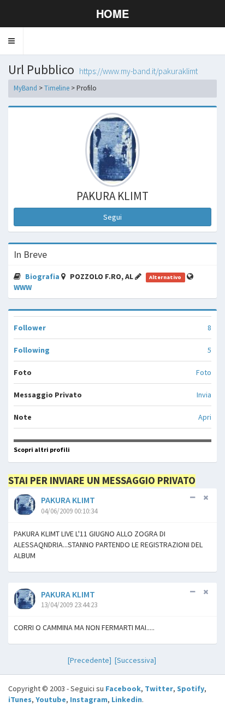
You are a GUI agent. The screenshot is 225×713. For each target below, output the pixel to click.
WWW (23, 287)
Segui (112, 217)
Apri (204, 417)
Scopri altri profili (42, 449)
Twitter (159, 688)
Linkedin (126, 699)
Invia (204, 395)
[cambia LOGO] (112, 150)
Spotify (190, 688)
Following (32, 350)
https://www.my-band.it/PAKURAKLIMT (138, 71)
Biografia (43, 276)
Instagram (89, 699)
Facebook (123, 688)
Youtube (50, 699)
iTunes (20, 699)
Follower (30, 328)
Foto (203, 372)
